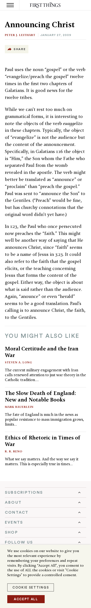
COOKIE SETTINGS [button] (30, 587)
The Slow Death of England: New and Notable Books (40, 396)
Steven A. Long (18, 362)
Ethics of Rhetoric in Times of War (43, 440)
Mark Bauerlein (19, 407)
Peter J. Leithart (20, 35)
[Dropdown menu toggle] (45, 492)
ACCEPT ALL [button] (26, 599)
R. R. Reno (13, 451)
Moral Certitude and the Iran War (41, 351)
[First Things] (45, 5)
